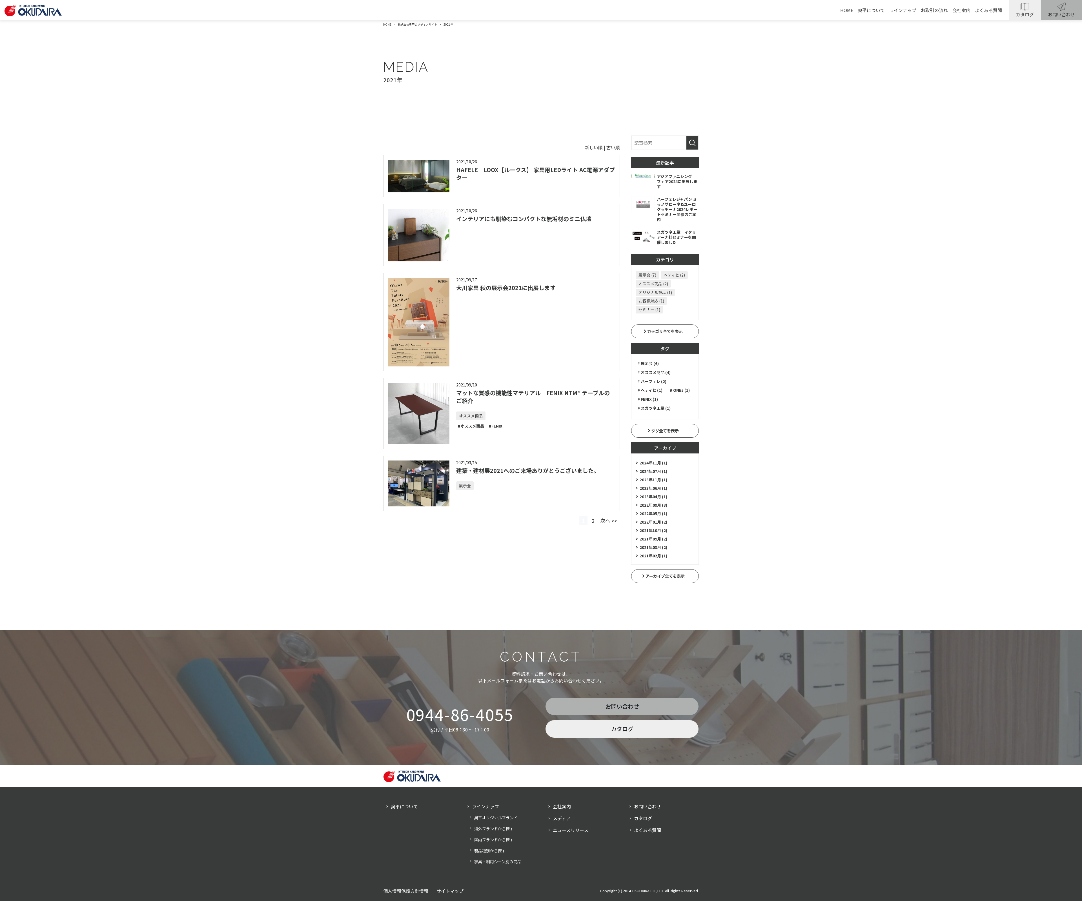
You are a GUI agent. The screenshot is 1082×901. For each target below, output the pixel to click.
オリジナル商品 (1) (655, 292)
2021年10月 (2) (653, 530)
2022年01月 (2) (653, 522)
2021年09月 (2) (653, 539)
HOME (846, 10)
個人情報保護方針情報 (405, 890)
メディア (562, 818)
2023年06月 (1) (653, 488)
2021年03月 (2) (653, 547)
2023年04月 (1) (653, 496)
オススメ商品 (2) (653, 283)
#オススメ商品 (471, 426)
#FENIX (495, 426)
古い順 (613, 147)
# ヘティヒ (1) (649, 390)
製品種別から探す (490, 850)
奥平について (871, 10)
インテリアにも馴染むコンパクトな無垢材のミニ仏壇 (523, 219)
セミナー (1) (649, 309)
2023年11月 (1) (653, 479)
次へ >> (608, 520)
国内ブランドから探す (494, 839)
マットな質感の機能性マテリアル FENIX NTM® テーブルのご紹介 (533, 397)
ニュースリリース (570, 830)
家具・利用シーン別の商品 (497, 861)
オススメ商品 (471, 416)
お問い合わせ (1061, 14)
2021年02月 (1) (653, 556)
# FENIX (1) (647, 399)
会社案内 (961, 10)
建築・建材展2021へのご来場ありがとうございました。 (527, 470)
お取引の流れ (934, 10)
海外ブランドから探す (494, 828)
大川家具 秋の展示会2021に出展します (506, 288)
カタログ (1025, 14)
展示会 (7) (647, 275)
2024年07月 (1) (653, 471)
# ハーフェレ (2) (651, 381)
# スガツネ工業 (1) (654, 408)
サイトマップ (450, 890)
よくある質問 (988, 10)
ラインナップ (902, 10)
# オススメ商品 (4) (654, 372)
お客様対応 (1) (651, 301)
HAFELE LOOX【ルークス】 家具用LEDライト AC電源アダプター (535, 174)
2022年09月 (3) (653, 505)
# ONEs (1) (680, 390)
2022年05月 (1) (653, 513)
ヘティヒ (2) (674, 275)
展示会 (465, 485)
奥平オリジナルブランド (496, 817)
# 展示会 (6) (648, 363)
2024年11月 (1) (653, 463)
